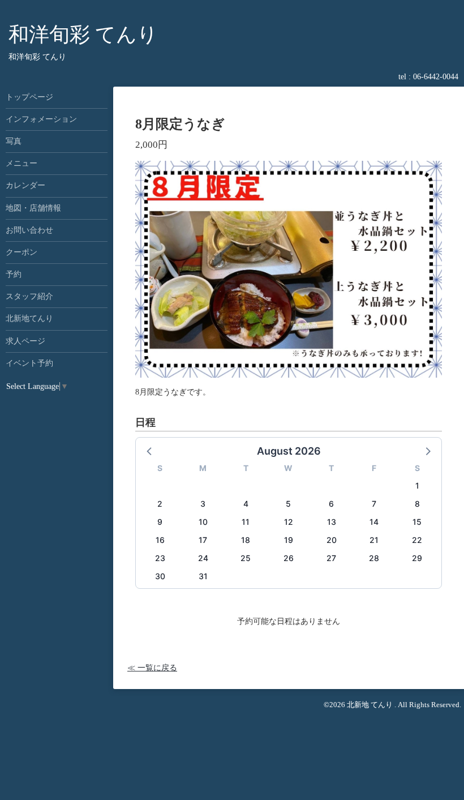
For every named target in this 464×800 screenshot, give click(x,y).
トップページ (29, 97)
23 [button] (160, 558)
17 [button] (203, 540)
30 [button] (160, 576)
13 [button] (331, 522)
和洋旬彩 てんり (83, 34)
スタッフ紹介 (29, 296)
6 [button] (331, 503)
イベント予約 (29, 363)
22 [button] (417, 540)
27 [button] (331, 558)
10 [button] (203, 522)
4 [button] (245, 503)
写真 (14, 141)
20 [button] (331, 540)
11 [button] (246, 522)
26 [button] (288, 558)
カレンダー (25, 185)
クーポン (21, 252)
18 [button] (245, 540)
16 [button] (160, 540)
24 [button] (203, 558)
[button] (149, 450)
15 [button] (417, 522)
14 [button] (374, 522)
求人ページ (25, 341)
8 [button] (417, 503)
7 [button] (374, 503)
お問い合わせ (29, 230)
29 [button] (417, 558)
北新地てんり (29, 318)
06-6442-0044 (435, 76)
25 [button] (245, 558)
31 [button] (203, 576)
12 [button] (288, 522)
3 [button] (202, 503)
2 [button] (159, 503)
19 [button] (288, 540)
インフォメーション (41, 119)
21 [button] (374, 540)
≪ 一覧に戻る (152, 668)
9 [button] (159, 522)
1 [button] (417, 485)
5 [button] (288, 503)
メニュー (21, 163)
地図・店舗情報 (33, 208)
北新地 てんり (370, 704)
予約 (14, 274)
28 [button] (374, 558)
